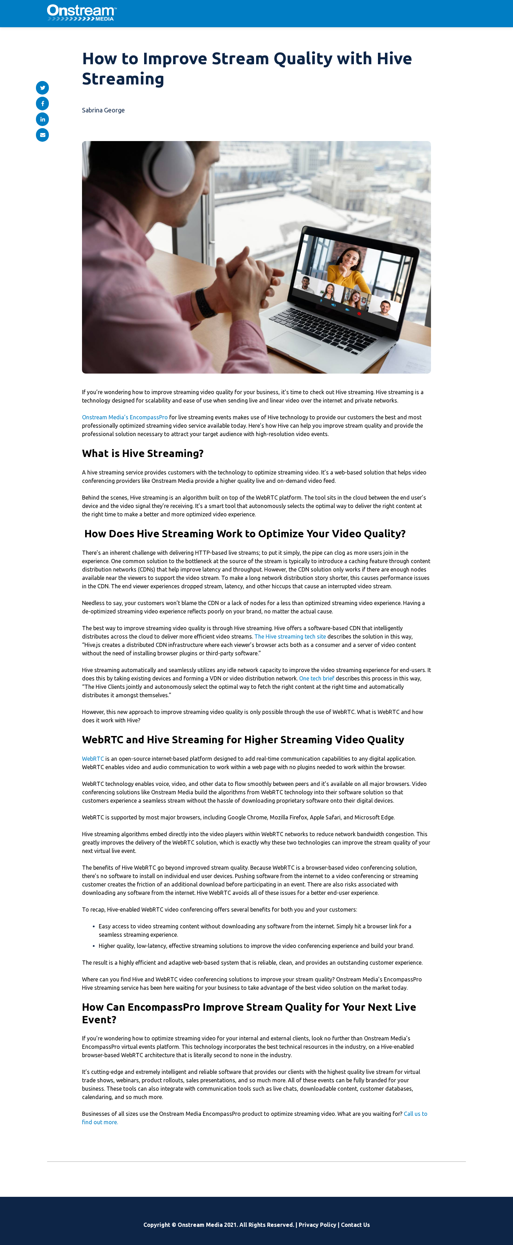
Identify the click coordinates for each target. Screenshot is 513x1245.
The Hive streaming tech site (290, 636)
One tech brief (316, 678)
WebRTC (93, 759)
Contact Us (355, 1225)
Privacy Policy (317, 1225)
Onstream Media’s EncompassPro (125, 417)
